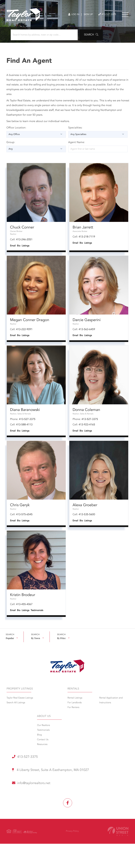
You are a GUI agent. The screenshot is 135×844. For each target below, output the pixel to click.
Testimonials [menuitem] (43, 730)
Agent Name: (76, 142)
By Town (35, 638)
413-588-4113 (24, 424)
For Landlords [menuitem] (75, 703)
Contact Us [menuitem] (42, 740)
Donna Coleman (86, 410)
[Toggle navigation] (125, 14)
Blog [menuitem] (39, 735)
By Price (61, 638)
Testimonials (37, 610)
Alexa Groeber (85, 505)
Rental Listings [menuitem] (75, 698)
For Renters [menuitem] (73, 707)
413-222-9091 (24, 329)
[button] (91, 34)
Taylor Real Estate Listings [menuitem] (20, 698)
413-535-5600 (87, 514)
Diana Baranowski (25, 410)
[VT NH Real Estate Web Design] (118, 831)
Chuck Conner (22, 227)
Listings (25, 246)
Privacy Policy (72, 831)
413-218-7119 (87, 237)
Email (13, 246)
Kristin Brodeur (22, 595)
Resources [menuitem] (42, 744)
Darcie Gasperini (87, 320)
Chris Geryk (20, 505)
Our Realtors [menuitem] (43, 725)
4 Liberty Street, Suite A (52, 770)
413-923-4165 (87, 424)
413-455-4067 (24, 604)
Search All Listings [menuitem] (16, 703)
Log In (75, 14)
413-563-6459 (87, 329)
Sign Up (88, 14)
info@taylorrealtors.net (33, 783)
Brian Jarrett (83, 227)
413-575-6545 (24, 514)
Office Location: (16, 127)
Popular (10, 638)
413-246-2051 (24, 239)
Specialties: (75, 127)
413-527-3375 (108, 14)
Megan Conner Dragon (29, 320)
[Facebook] (67, 802)
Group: (10, 142)
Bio (18, 246)
